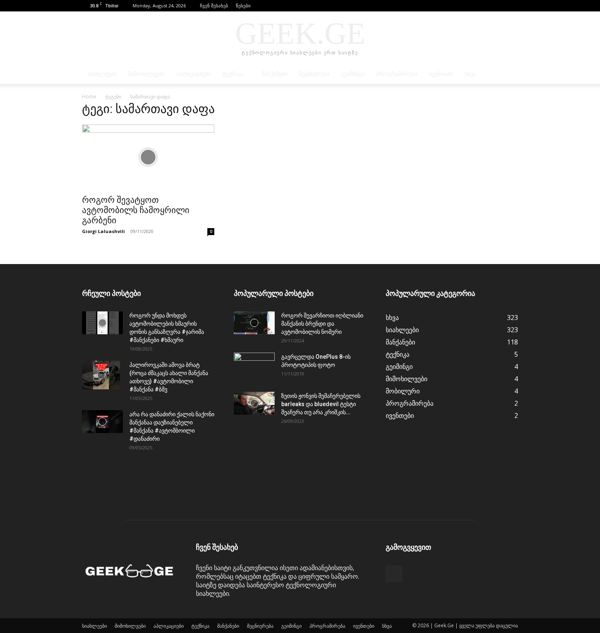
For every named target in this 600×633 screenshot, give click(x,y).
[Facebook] (512, 5)
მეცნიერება (314, 74)
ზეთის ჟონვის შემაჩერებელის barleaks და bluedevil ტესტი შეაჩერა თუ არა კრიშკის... (320, 404)
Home (89, 96)
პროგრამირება (396, 74)
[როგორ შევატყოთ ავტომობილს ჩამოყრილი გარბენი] (148, 157)
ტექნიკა (232, 74)
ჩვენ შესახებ (214, 5)
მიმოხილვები (146, 74)
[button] (499, 5)
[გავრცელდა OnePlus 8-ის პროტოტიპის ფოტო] (254, 367)
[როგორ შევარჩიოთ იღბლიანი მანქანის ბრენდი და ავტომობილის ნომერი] (254, 322)
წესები (243, 5)
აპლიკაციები (193, 74)
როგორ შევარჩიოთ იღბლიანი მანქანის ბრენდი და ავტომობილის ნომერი (322, 323)
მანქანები (274, 74)
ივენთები (441, 74)
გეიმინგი (352, 74)
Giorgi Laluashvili (103, 231)
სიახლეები (102, 74)
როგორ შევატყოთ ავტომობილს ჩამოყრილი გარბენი (135, 210)
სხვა (470, 74)
